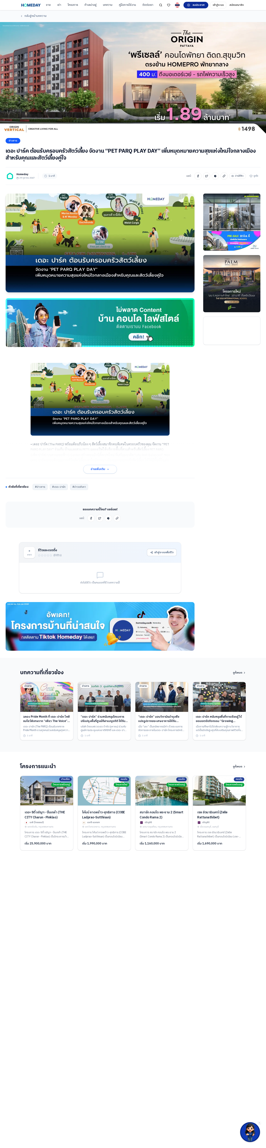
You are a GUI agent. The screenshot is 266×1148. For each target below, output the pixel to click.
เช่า (59, 5)
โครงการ (73, 5)
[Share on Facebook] (198, 176)
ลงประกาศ (199, 5)
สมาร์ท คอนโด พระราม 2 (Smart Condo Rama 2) (161, 815)
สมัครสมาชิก (236, 5)
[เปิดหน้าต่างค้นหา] (160, 5)
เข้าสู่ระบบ (218, 5)
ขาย (48, 5)
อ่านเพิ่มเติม (98, 469)
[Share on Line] (215, 176)
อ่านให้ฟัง (239, 176)
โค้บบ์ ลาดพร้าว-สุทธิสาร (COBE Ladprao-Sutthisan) (103, 815)
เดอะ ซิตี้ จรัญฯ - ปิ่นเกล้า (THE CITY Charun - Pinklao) (45, 815)
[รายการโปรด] (168, 5)
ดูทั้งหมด (237, 673)
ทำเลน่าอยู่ (90, 5)
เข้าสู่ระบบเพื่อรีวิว (164, 552)
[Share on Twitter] (206, 176)
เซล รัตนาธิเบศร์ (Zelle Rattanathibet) (212, 815)
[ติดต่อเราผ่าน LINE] (250, 1132)
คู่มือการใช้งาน (127, 5)
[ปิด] (259, 1122)
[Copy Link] (224, 176)
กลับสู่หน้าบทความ (35, 16)
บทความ (107, 5)
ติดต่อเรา (147, 5)
